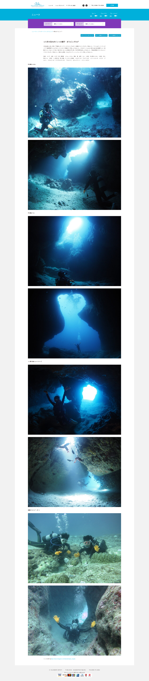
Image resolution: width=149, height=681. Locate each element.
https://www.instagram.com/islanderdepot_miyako (63, 658)
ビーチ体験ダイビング (114, 35)
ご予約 (112, 5)
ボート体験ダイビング (101, 35)
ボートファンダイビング (87, 35)
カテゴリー (48, 24)
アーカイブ (79, 24)
